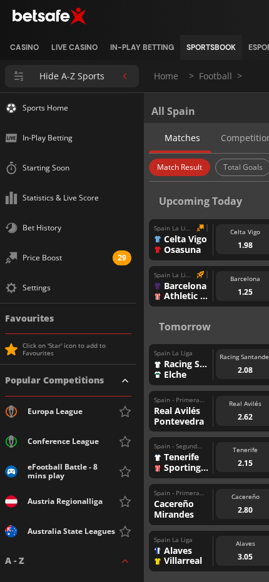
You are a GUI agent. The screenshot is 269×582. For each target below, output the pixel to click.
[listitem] (24, 47)
